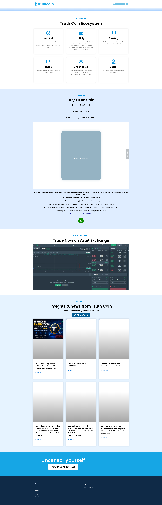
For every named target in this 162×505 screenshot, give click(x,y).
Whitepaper (120, 4)
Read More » (38, 372)
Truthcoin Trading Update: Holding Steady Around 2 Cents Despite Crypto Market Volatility (47, 366)
